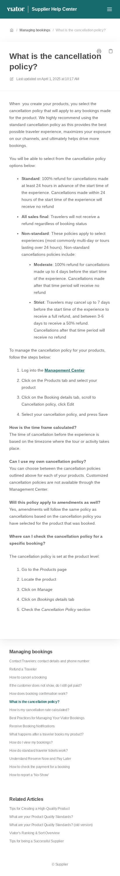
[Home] (16, 9)
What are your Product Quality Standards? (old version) (51, 825)
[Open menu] (109, 9)
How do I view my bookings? (31, 742)
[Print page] (99, 51)
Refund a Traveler (23, 669)
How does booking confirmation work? (38, 694)
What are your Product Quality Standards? (41, 817)
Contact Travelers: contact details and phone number (49, 661)
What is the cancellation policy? (80, 30)
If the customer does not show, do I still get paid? (45, 685)
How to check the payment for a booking (39, 767)
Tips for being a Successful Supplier (36, 841)
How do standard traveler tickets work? (38, 751)
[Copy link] (110, 51)
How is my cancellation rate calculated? (39, 710)
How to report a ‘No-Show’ (29, 775)
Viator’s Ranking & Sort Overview (34, 833)
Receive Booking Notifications (32, 726)
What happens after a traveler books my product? (46, 734)
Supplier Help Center (54, 9)
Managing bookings (35, 30)
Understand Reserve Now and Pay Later (40, 759)
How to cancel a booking (28, 677)
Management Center (64, 370)
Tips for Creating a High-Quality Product (39, 809)
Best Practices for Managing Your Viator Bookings (46, 718)
